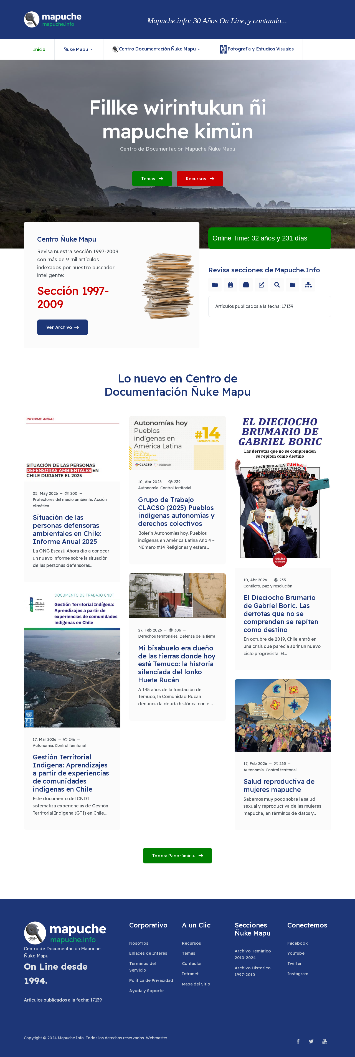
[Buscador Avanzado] (277, 285)
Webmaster (156, 1037)
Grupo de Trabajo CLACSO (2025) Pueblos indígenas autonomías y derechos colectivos (176, 511)
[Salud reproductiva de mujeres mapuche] (283, 715)
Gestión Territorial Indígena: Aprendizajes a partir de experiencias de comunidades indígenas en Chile (71, 773)
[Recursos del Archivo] (246, 285)
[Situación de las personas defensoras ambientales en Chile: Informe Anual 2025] (72, 448)
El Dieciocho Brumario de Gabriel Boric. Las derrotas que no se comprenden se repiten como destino (281, 613)
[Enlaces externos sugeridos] (261, 285)
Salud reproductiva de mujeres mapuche (279, 785)
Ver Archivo (59, 327)
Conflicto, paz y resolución (268, 586)
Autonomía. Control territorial (164, 487)
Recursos (196, 178)
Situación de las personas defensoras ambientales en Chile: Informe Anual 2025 (67, 529)
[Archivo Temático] (215, 285)
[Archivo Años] (230, 285)
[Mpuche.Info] (53, 19)
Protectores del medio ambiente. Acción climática (70, 502)
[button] (79, 49)
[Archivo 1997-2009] (292, 285)
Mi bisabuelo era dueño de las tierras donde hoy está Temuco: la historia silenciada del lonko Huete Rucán (176, 664)
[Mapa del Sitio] (308, 285)
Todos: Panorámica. (174, 855)
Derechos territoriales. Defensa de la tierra (176, 636)
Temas (148, 178)
